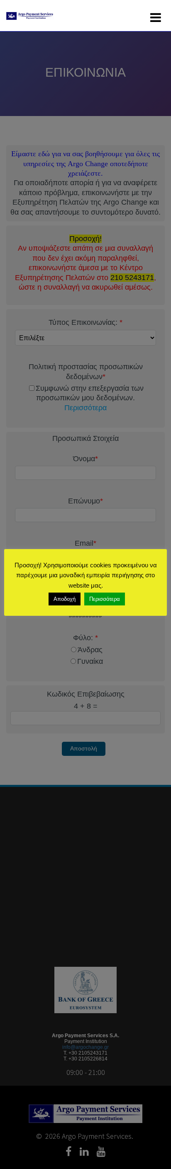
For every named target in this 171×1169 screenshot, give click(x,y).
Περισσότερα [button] (104, 599)
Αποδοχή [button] (65, 599)
